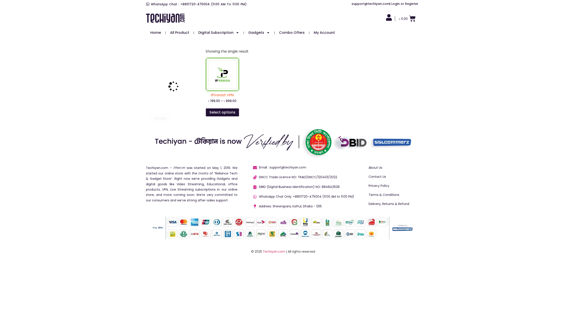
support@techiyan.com (371, 4)
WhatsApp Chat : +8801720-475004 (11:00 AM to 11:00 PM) (199, 4)
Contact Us (377, 176)
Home (155, 32)
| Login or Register (404, 4)
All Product (179, 32)
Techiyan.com (274, 251)
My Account (324, 32)
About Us (375, 167)
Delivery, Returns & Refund (389, 204)
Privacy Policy (379, 186)
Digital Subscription (215, 32)
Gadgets (256, 32)
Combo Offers (292, 32)
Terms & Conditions (384, 195)
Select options (222, 112)
